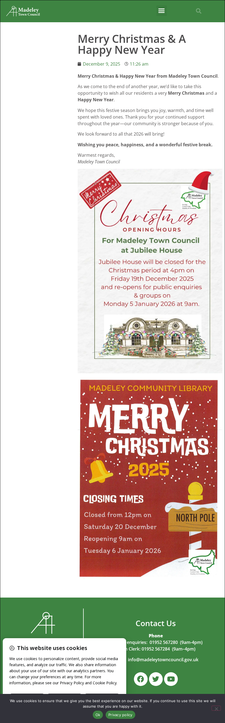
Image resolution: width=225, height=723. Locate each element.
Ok (97, 715)
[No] (216, 708)
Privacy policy (120, 715)
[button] (161, 10)
